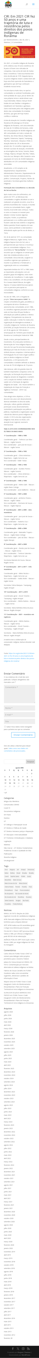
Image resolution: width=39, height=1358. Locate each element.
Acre (6, 870)
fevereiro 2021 (9, 1205)
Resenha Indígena (10, 857)
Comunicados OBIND (11, 805)
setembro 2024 (9, 1082)
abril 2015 (7, 1325)
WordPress (26, 1355)
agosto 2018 (8, 1272)
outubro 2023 (8, 1098)
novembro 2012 (9, 1335)
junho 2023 (8, 1112)
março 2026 (8, 1028)
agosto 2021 (8, 1185)
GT (5, 821)
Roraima (28, 897)
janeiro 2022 (8, 1168)
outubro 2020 (8, 1218)
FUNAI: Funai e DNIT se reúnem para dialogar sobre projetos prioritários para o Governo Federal (18, 956)
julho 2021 (7, 1188)
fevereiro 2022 (9, 1165)
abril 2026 (7, 1025)
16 (32, 780)
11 (10, 780)
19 (14, 783)
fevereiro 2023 (9, 1125)
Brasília (31, 873)
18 (10, 783)
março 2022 (8, 1162)
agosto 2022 (8, 1145)
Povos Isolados (24, 890)
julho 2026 (7, 1015)
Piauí (16, 890)
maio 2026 (7, 1022)
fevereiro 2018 (9, 1292)
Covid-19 (7, 808)
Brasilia (24, 873)
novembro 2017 (9, 1302)
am (18, 870)
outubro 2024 (8, 1078)
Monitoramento (12, 40)
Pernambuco (9, 890)
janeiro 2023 (8, 1128)
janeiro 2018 (8, 1295)
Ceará (6, 876)
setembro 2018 (9, 1268)
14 (23, 780)
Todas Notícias (17, 904)
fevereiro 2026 (9, 1032)
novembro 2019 (9, 1252)
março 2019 (8, 1258)
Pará (30, 887)
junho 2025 (8, 1058)
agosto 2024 (8, 1085)
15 (27, 780)
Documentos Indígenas (12, 811)
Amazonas (31, 870)
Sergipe (18, 900)
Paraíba (24, 887)
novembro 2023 (9, 1095)
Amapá (23, 870)
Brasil (18, 873)
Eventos (7, 818)
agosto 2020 (8, 1225)
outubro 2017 (8, 1305)
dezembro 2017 (9, 1298)
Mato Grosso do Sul (11, 883)
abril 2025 (7, 1065)
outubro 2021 (8, 1178)
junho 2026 (8, 1018)
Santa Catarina (9, 900)
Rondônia (21, 897)
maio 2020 (7, 1235)
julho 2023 (7, 1108)
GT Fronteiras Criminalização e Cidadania (18, 838)
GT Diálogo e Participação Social (15, 825)
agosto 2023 (8, 1105)
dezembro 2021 (9, 1172)
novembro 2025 (9, 1042)
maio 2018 (7, 1282)
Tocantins (8, 904)
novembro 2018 (9, 1262)
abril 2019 (7, 1255)
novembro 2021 (9, 1175)
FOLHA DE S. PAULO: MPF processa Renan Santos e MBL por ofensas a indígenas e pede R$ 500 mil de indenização (19, 933)
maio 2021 (7, 1195)
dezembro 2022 (9, 1132)
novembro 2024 (9, 1075)
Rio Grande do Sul (10, 897)
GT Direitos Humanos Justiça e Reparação (18, 831)
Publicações (8, 854)
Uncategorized (9, 860)
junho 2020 (8, 1232)
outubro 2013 (8, 1328)
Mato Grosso (17, 880)
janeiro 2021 (8, 1208)
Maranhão (8, 880)
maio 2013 (7, 1332)
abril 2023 (7, 1118)
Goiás (29, 876)
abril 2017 (7, 1315)
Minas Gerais (23, 883)
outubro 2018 (8, 1265)
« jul (5, 792)
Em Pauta (7, 815)
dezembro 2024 (9, 1072)
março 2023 (8, 1122)
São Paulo (26, 900)
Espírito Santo (15, 876)
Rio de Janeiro (9, 894)
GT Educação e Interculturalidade (15, 835)
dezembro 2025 (9, 1038)
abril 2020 (7, 1238)
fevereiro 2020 (9, 1245)
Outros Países (9, 887)
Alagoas (12, 870)
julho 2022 (7, 1148)
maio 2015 (7, 1321)
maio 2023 (7, 1115)
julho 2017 (7, 1312)
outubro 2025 (8, 1045)
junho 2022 (8, 1152)
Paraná (17, 887)
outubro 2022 (8, 1138)
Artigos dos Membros (11, 801)
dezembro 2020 (9, 1212)
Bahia (6, 873)
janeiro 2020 (8, 1248)
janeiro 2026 (8, 1035)
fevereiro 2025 (9, 1068)
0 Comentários (17, 42)
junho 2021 (8, 1192)
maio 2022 (7, 1155)
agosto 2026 (8, 1012)
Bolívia (12, 873)
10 (5, 780)
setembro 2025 (9, 1048)
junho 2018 (8, 1278)
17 (5, 783)
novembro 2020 (9, 1215)
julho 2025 (7, 1055)
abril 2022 (7, 1158)
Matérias (7, 42)
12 (14, 780)
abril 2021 (7, 1198)
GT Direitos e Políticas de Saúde (15, 828)
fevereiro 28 (8, 1338)
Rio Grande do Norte (21, 894)
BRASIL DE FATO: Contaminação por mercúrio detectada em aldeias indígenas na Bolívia (18, 964)
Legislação (7, 841)
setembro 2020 (9, 1222)
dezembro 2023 (9, 1092)
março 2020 (8, 1242)
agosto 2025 (8, 1052)
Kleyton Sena (8, 982)
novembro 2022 (9, 1135)
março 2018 (8, 1288)
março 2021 (8, 1202)
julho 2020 (7, 1228)
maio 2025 (7, 1062)
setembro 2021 (9, 1182)
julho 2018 (7, 1275)
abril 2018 (7, 1285)
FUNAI (23, 876)
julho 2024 (7, 1088)
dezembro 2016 (9, 1318)
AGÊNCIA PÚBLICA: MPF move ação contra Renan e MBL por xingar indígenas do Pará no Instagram (19, 942)
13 (19, 780)
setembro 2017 (9, 1308)
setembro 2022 (9, 1142)
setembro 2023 (9, 1102)
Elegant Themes (24, 1352)
